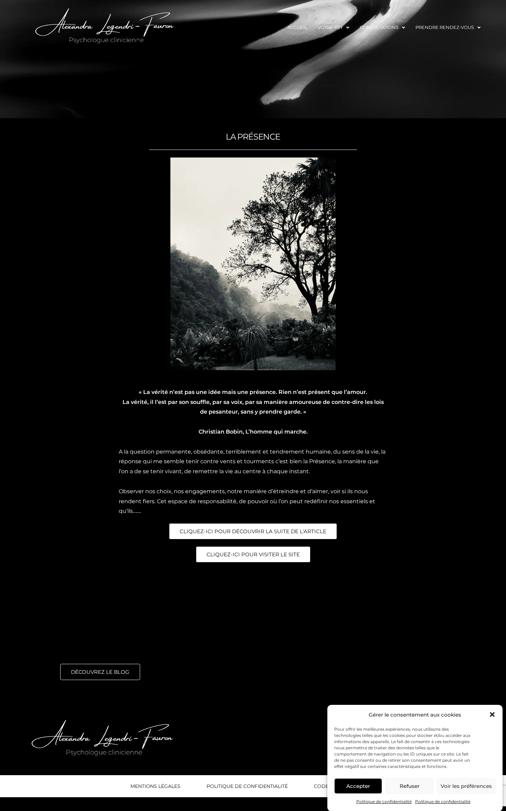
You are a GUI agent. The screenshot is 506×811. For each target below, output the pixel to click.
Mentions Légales (155, 786)
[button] (492, 714)
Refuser (410, 785)
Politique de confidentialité (384, 801)
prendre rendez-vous (444, 27)
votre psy (330, 27)
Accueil (297, 27)
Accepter (358, 785)
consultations (379, 27)
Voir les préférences (466, 785)
